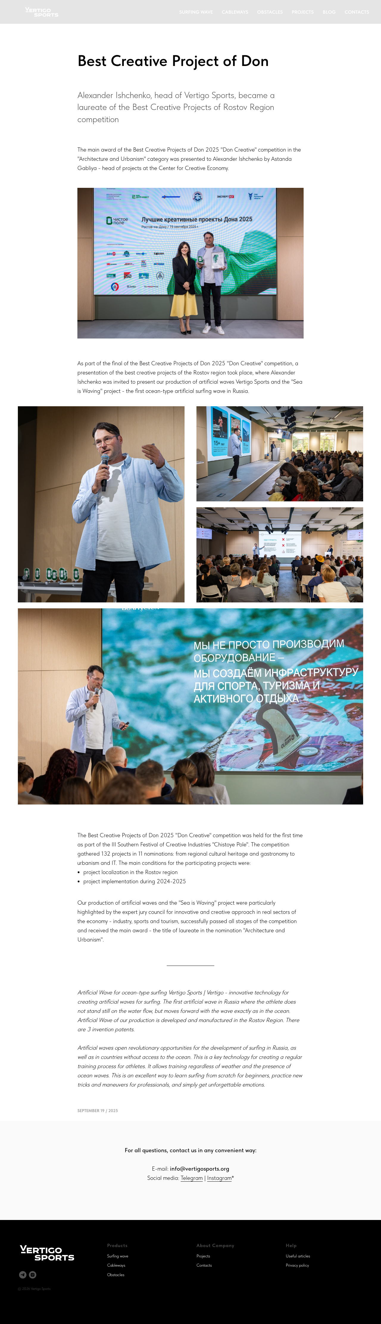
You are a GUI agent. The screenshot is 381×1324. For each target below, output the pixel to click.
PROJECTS (303, 12)
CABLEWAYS (235, 12)
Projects (203, 1256)
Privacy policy (297, 1265)
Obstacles (115, 1274)
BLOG (329, 12)
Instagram (219, 1177)
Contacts (204, 1265)
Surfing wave (117, 1256)
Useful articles (298, 1256)
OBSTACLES (270, 12)
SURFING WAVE (196, 12)
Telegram (192, 1177)
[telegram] (22, 1275)
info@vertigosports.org (199, 1168)
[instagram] (32, 1275)
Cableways (116, 1265)
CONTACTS (357, 12)
